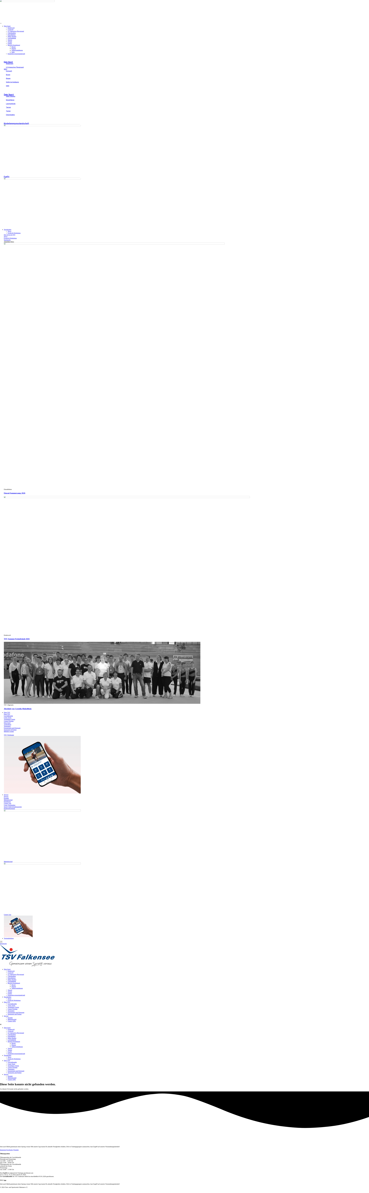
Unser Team (11, 1005)
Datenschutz (365, 1190)
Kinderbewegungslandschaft (16, 54)
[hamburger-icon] (1, 23)
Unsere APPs (12, 1021)
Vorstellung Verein (13, 1007)
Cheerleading (12, 33)
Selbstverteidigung (17, 50)
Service (6, 795)
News (9, 231)
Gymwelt (10, 29)
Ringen (14, 48)
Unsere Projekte (12, 1009)
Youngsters (11, 1011)
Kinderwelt (11, 28)
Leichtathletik (12, 38)
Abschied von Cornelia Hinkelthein (18, 709)
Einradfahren (12, 35)
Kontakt (10, 1018)
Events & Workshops (14, 233)
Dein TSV (7, 712)
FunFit (10, 43)
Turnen (10, 41)
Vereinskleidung (9, 938)
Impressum (357, 1190)
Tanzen (10, 40)
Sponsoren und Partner (15, 1014)
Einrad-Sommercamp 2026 (14, 493)
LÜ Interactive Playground (16, 31)
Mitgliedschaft (12, 1019)
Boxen (14, 47)
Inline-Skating (12, 36)
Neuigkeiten (7, 229)
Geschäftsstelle (12, 1004)
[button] (184, 1024)
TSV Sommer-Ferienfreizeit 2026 (17, 639)
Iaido (13, 52)
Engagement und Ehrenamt (16, 1012)
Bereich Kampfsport (14, 45)
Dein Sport (7, 26)
